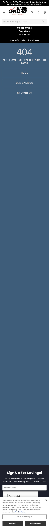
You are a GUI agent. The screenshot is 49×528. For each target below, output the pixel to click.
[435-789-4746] (38, 12)
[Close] (46, 500)
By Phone (25, 31)
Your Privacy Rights (24, 517)
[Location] (32, 12)
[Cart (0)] (45, 12)
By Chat (25, 34)
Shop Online (26, 28)
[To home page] (18, 12)
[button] (4, 12)
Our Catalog (24, 83)
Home (24, 73)
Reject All (12, 523)
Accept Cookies (35, 523)
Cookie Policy (20, 512)
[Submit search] (43, 21)
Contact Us (24, 93)
